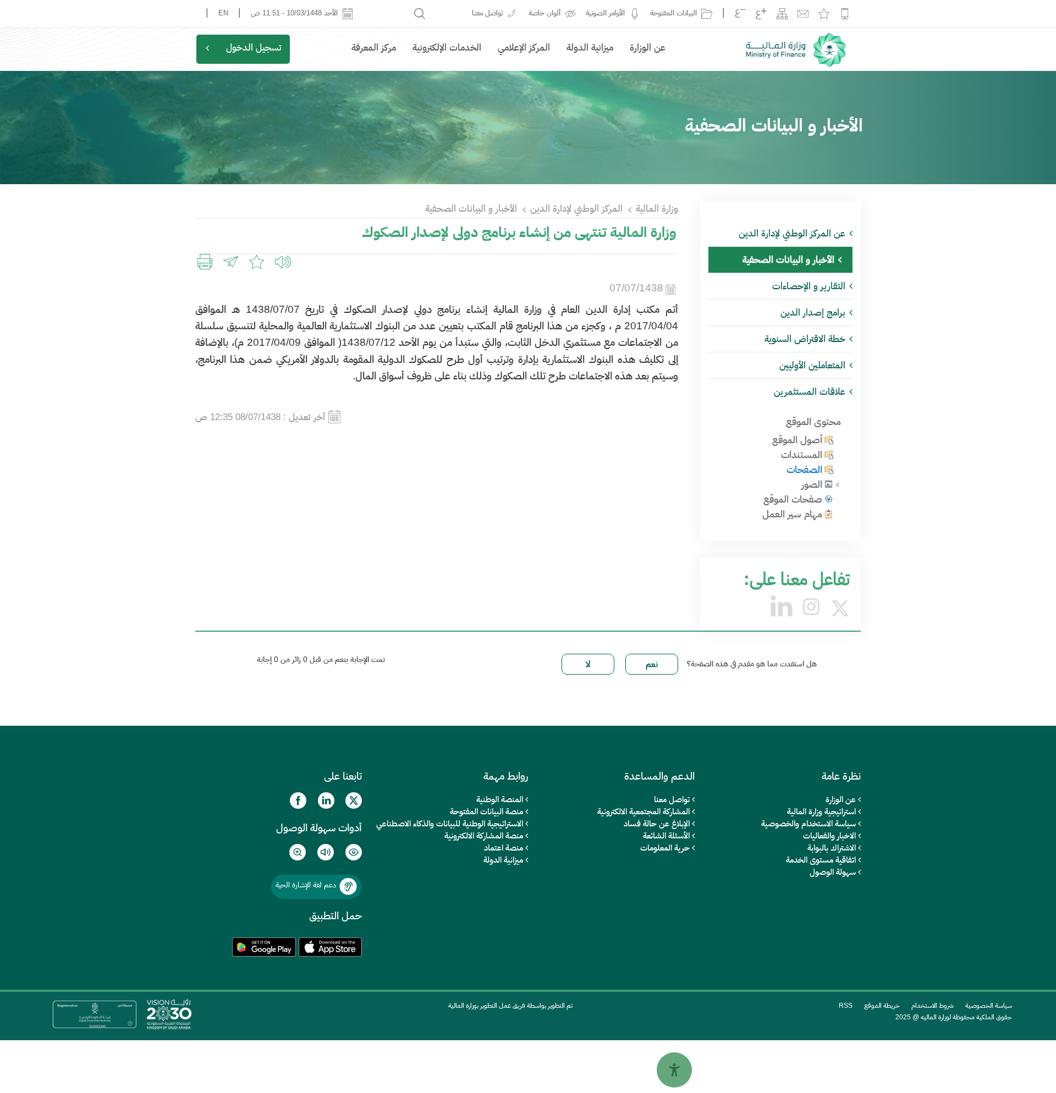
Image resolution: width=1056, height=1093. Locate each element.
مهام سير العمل (792, 514)
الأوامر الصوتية (607, 13)
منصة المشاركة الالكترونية (483, 835)
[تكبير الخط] (761, 13)
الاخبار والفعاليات (829, 835)
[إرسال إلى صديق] (230, 263)
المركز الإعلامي (524, 47)
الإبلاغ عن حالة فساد (657, 823)
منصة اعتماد (503, 847)
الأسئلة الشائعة (666, 835)
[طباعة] (204, 263)
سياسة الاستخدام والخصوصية (808, 823)
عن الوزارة (648, 47)
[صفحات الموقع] (828, 498)
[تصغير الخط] (740, 13)
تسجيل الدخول (254, 47)
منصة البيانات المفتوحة (486, 811)
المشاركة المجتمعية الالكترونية (643, 811)
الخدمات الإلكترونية (447, 47)
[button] (286, 263)
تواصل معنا (672, 799)
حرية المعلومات (665, 847)
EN (223, 13)
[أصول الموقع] (828, 439)
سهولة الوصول (833, 871)
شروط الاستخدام (932, 1005)
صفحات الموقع (792, 499)
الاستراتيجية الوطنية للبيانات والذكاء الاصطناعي (449, 823)
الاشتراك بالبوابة (831, 847)
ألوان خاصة (547, 13)
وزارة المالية (657, 208)
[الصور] (828, 483)
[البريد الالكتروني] (803, 13)
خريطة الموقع (882, 1005)
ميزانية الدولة (589, 47)
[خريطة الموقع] (782, 13)
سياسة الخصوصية (988, 1005)
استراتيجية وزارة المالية (821, 811)
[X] (840, 607)
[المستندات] (828, 454)
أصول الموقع (797, 439)
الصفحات (804, 469)
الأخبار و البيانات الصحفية (471, 208)
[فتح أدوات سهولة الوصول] (674, 1070)
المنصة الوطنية (499, 799)
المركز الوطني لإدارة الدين (576, 208)
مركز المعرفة (373, 47)
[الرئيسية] (794, 49)
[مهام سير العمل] (828, 513)
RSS (846, 1005)
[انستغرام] (811, 607)
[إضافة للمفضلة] (823, 13)
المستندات (801, 454)
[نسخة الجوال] (844, 13)
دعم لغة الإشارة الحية (306, 885)
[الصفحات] (828, 468)
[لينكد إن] (781, 607)
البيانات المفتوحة (675, 13)
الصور (811, 484)
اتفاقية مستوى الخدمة (821, 859)
